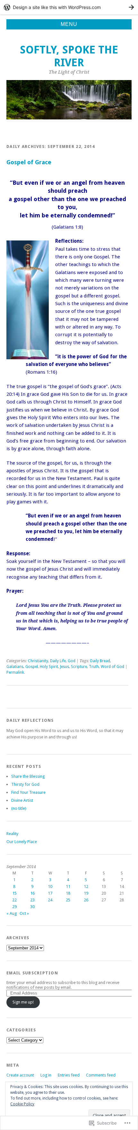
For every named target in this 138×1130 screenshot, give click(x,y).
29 (14, 906)
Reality (12, 833)
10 (50, 886)
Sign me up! (23, 1002)
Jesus (64, 666)
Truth (94, 666)
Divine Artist (22, 800)
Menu (69, 24)
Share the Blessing (28, 776)
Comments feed (101, 1075)
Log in (45, 1075)
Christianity (38, 661)
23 (32, 900)
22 (14, 900)
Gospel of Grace (28, 162)
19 (86, 893)
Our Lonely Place (21, 841)
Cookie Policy (22, 1104)
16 (32, 893)
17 (50, 893)
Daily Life (58, 661)
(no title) (18, 808)
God (71, 661)
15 (14, 893)
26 (86, 900)
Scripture (79, 666)
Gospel (31, 666)
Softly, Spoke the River (69, 56)
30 (32, 906)
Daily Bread (100, 661)
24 (50, 900)
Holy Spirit (49, 666)
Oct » (24, 913)
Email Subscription (32, 973)
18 (68, 893)
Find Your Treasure (28, 792)
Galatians (14, 666)
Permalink (15, 672)
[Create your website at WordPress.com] (69, 7)
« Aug (11, 913)
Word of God (112, 666)
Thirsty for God (25, 784)
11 (68, 886)
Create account (20, 1075)
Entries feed (69, 1075)
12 (86, 886)
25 (68, 900)
